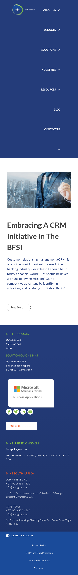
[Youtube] (30, 412)
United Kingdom (22, 535)
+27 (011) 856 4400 (18, 483)
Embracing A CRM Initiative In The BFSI (36, 236)
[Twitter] (16, 412)
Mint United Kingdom (22, 443)
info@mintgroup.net (16, 449)
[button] (51, 10)
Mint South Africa (20, 473)
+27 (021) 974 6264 (18, 510)
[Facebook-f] (9, 412)
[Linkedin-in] (23, 412)
